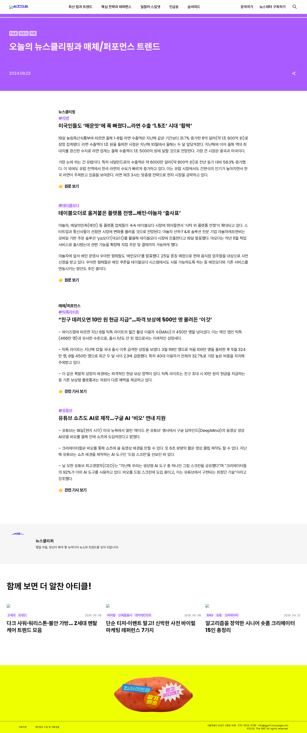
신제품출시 (125, 615)
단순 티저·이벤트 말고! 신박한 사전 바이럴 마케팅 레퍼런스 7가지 (151, 627)
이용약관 (23, 727)
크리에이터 (231, 615)
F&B (13, 33)
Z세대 (11, 615)
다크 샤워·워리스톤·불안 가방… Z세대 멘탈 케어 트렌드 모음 (52, 627)
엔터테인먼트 (143, 615)
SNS (210, 615)
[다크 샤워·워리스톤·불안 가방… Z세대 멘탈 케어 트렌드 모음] (54, 606)
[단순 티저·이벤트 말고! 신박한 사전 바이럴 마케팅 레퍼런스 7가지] (153, 606)
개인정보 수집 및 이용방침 (47, 727)
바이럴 (111, 615)
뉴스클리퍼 (45, 541)
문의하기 (247, 6)
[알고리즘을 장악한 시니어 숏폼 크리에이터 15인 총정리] (252, 606)
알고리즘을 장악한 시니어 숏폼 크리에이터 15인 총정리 (250, 627)
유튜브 (24, 33)
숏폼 (219, 615)
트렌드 (22, 615)
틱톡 (33, 33)
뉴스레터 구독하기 (273, 6)
